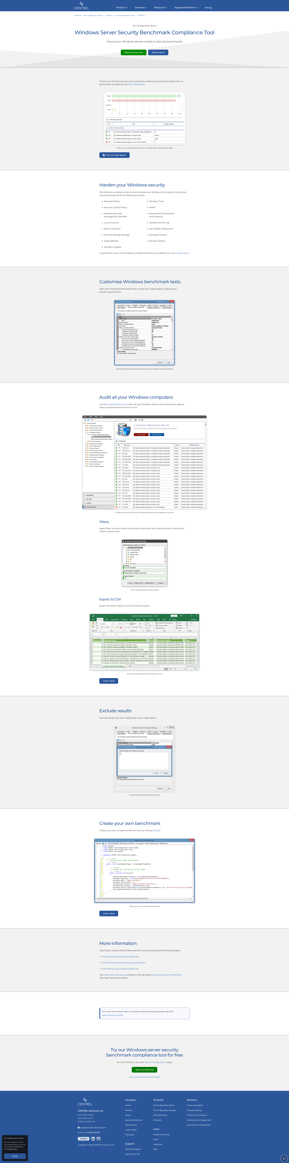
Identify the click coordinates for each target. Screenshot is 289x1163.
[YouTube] (98, 1139)
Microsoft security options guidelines (120, 969)
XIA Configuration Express (164, 1110)
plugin (157, 830)
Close (15, 1156)
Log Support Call (132, 1154)
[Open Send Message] (284, 1158)
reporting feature (115, 404)
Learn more (109, 681)
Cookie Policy (131, 1130)
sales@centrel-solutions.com (93, 1127)
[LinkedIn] (93, 1139)
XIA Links (157, 1120)
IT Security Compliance (197, 1115)
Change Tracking (194, 1110)
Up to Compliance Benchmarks (144, 1077)
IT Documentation (195, 1105)
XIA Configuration (136, 84)
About (128, 1115)
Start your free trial (133, 52)
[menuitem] (120, 7)
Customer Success (161, 1134)
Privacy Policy (131, 1125)
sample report (182, 253)
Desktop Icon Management (199, 1120)
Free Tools (129, 1135)
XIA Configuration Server (164, 1105)
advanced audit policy (114, 975)
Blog (155, 1149)
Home (128, 1105)
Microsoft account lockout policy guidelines (123, 962)
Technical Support (133, 1149)
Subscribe (157, 1144)
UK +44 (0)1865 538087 (90, 1132)
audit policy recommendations (166, 975)
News (155, 1139)
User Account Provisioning (198, 1125)
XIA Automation (160, 1115)
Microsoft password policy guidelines (120, 956)
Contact (83, 1139)
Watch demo (158, 52)
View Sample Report (115, 155)
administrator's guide (112, 1015)
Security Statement (133, 1120)
